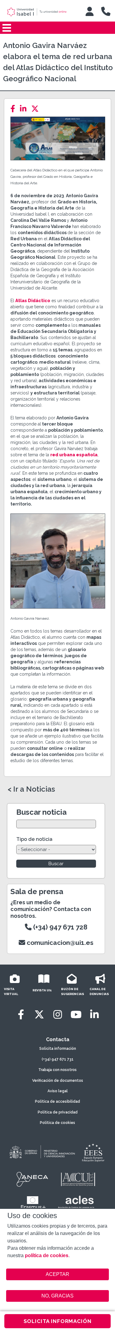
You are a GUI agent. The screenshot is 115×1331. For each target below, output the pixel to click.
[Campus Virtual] (90, 11)
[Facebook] (14, 109)
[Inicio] (41, 12)
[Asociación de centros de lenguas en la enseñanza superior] (76, 1203)
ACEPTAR (57, 1274)
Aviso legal (58, 1091)
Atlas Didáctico (32, 300)
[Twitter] (36, 109)
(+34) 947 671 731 (58, 1059)
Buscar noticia (41, 812)
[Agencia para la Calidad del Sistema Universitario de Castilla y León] (78, 1179)
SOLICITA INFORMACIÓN (58, 1321)
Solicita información (57, 1048)
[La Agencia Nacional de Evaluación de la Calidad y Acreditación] (32, 1179)
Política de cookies (57, 1123)
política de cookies (46, 1255)
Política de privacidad (58, 1112)
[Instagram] (57, 1014)
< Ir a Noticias (31, 789)
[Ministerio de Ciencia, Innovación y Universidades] (41, 1152)
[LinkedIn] (25, 109)
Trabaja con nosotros (57, 1070)
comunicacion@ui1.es (59, 942)
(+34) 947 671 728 (59, 927)
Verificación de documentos (57, 1080)
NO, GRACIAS (57, 1295)
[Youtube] (76, 1014)
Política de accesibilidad (57, 1101)
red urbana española (74, 454)
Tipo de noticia (34, 839)
